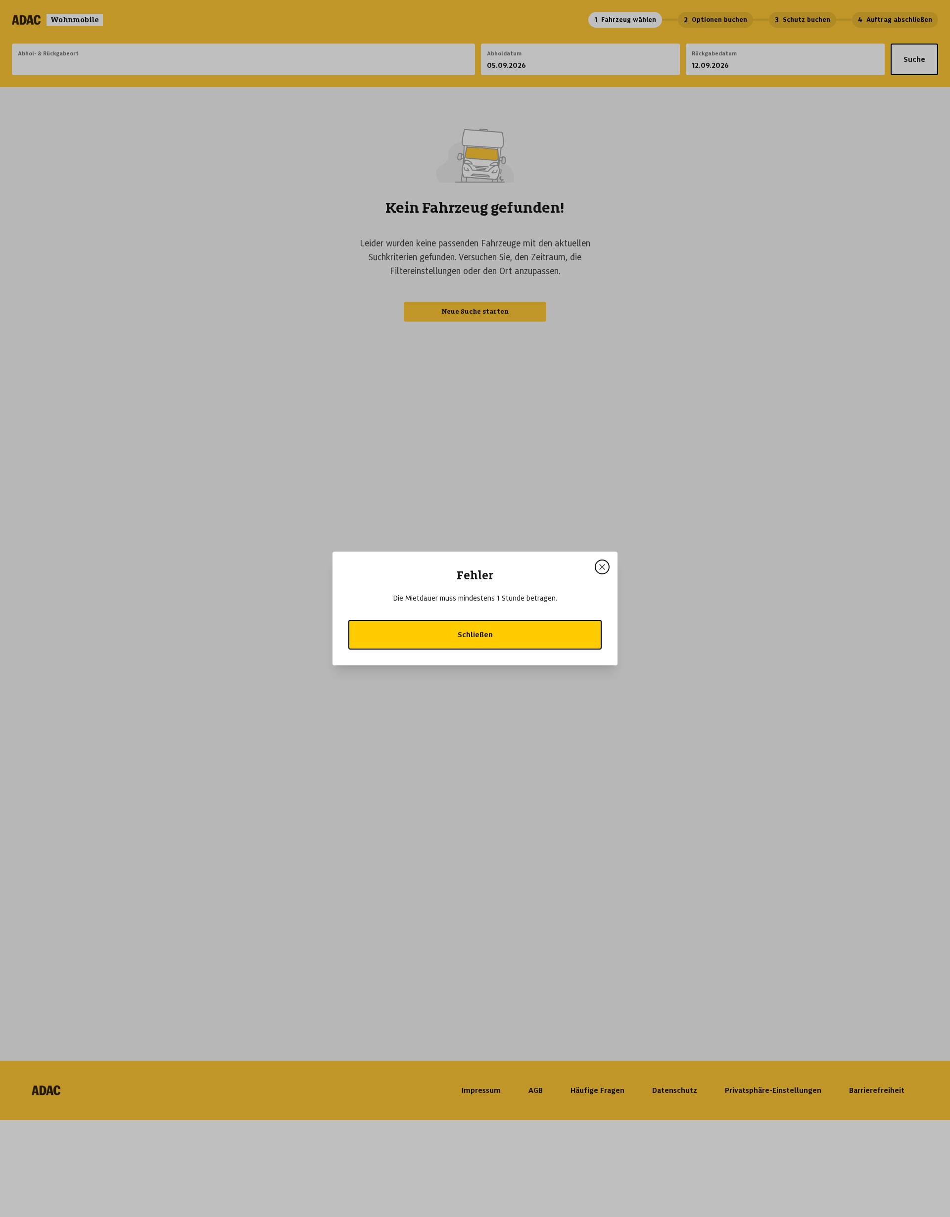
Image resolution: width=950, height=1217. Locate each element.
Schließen (475, 634)
